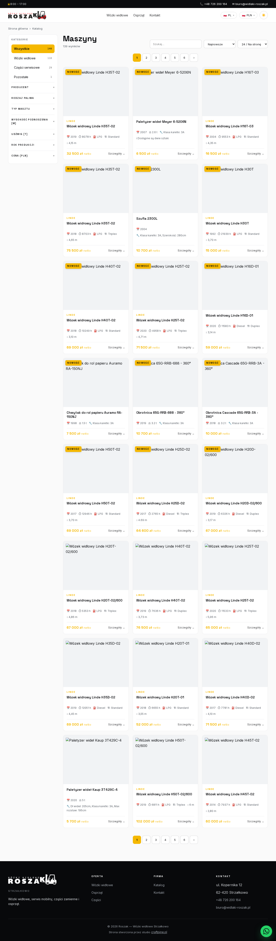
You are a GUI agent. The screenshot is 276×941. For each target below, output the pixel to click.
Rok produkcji (22, 144)
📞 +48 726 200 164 (213, 4)
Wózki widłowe (117, 15)
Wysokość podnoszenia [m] (29, 121)
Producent (20, 87)
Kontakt (155, 15)
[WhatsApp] (266, 931)
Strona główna (18, 28)
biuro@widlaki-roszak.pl (233, 907)
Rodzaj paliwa (22, 97)
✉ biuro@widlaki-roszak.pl (250, 4)
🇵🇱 (228, 15)
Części (96, 900)
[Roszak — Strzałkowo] (27, 15)
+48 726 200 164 (228, 900)
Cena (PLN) (19, 155)
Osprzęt (138, 15)
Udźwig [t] (19, 134)
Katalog (37, 28)
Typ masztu (20, 108)
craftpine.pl (159, 932)
